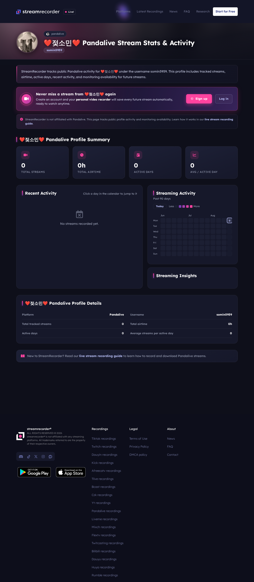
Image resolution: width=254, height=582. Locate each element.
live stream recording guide (100, 356)
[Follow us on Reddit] (50, 456)
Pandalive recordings (106, 511)
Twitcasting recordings (107, 543)
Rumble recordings (105, 575)
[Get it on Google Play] (34, 472)
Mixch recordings (104, 527)
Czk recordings (102, 495)
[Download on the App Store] (71, 472)
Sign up (200, 99)
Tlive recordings (103, 479)
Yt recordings (101, 503)
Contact (172, 455)
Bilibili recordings (103, 551)
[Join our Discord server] (21, 456)
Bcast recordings (103, 487)
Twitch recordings (104, 446)
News (173, 11)
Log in (223, 99)
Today (160, 206)
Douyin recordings (104, 455)
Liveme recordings (104, 519)
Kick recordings (103, 463)
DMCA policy (138, 455)
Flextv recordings (104, 535)
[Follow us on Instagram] (43, 456)
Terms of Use (138, 438)
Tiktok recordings (104, 438)
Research (203, 11)
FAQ (187, 11)
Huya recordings (103, 567)
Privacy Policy (139, 446)
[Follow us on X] (36, 456)
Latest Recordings (150, 11)
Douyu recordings (104, 559)
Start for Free (225, 11)
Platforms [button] (123, 11)
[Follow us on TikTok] (28, 456)
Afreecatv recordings (106, 471)
